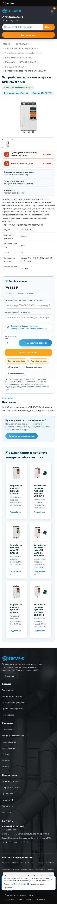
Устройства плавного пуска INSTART (22, 53)
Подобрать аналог (39, 361)
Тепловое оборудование (13, 702)
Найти (48, 27)
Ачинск (51, 869)
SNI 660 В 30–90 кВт (14, 67)
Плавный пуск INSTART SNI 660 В (20, 62)
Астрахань (40, 869)
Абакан (15, 862)
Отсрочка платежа (15, 373)
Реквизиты (40, 899)
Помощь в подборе (16, 361)
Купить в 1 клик (28, 352)
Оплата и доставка (34, 367)
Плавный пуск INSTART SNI (18, 58)
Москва (5, 862)
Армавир (6, 869)
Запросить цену (28, 35)
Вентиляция (21, 44)
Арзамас (50, 862)
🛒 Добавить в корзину (35, 343)
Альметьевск (27, 862)
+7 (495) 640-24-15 (21, 884)
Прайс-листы (8, 794)
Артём (16, 869)
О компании (7, 729)
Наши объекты (9, 742)
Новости (6, 760)
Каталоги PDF (8, 800)
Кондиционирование (12, 696)
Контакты (6, 812)
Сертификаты (8, 748)
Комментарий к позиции (17, 312)
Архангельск (27, 869)
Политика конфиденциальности (19, 895)
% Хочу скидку (13, 367)
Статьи (5, 767)
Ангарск (39, 862)
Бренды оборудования (13, 708)
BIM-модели (7, 806)
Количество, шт (11, 337)
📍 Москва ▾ (8, 3)
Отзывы (6, 754)
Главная (6, 44)
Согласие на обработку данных (18, 899)
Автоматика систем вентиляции (20, 48)
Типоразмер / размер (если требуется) (24, 300)
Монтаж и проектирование (14, 736)
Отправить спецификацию (21, 436)
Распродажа (8, 715)
